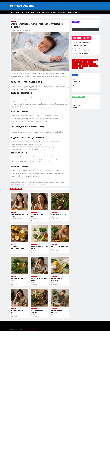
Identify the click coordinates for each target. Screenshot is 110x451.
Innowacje (74, 87)
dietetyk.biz (74, 107)
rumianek (85, 66)
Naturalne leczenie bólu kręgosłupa (57, 311)
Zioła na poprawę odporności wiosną (18, 279)
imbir (91, 62)
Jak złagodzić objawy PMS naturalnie (17, 311)
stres (96, 66)
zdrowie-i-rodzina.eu (76, 105)
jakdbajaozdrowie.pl (76, 101)
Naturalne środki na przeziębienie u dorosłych (17, 247)
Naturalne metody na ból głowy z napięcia (39, 279)
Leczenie (74, 83)
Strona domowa (14, 16)
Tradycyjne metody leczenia (74, 12)
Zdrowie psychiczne (76, 90)
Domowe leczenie (20, 12)
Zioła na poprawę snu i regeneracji (37, 311)
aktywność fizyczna (78, 60)
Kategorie (53, 12)
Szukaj (75, 22)
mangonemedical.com (77, 103)
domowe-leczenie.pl (17, 30)
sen (91, 66)
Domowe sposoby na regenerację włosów (19, 215)
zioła (81, 68)
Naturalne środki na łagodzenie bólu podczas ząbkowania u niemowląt (33, 16)
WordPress (26, 329)
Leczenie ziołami (62, 12)
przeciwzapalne (77, 66)
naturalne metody (91, 64)
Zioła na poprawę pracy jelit (58, 215)
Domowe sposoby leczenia (43, 12)
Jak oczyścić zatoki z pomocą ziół (59, 247)
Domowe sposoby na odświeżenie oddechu (39, 247)
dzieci (85, 62)
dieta (86, 60)
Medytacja (83, 64)
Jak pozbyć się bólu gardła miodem (37, 215)
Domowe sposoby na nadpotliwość (56, 279)
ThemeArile (36, 329)
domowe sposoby (77, 62)
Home (12, 12)
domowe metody (93, 60)
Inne (73, 85)
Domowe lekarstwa (30, 12)
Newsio (31, 329)
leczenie (75, 64)
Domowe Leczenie (22, 5)
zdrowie (75, 68)
